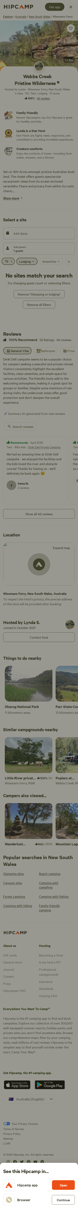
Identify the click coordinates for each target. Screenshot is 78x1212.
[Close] (39, 606)
